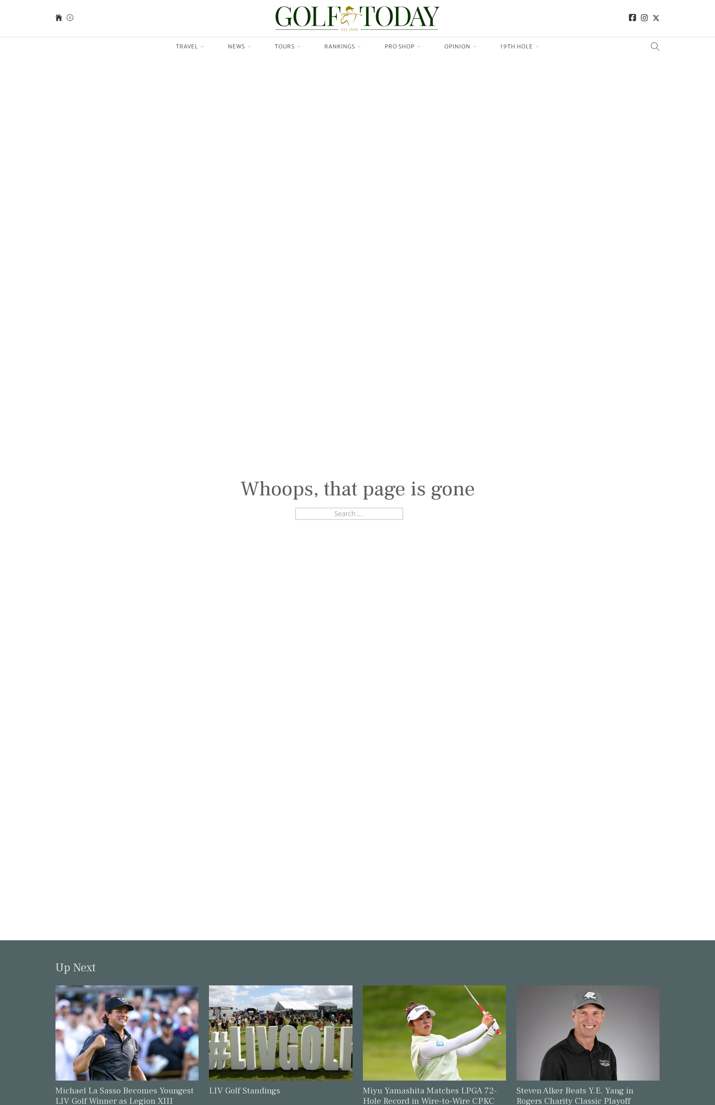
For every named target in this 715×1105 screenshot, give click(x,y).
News (236, 46)
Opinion (457, 46)
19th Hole (516, 46)
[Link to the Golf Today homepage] (58, 18)
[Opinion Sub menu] (475, 47)
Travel (187, 46)
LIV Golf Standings (244, 1090)
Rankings (339, 46)
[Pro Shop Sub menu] (419, 47)
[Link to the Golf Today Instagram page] (644, 18)
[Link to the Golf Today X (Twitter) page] (656, 18)
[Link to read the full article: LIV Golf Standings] (280, 1032)
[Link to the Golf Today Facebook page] (632, 18)
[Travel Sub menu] (202, 47)
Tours (285, 46)
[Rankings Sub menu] (359, 47)
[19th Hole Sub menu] (537, 47)
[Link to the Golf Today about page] (70, 18)
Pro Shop (400, 46)
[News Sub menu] (249, 47)
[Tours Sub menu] (299, 47)
